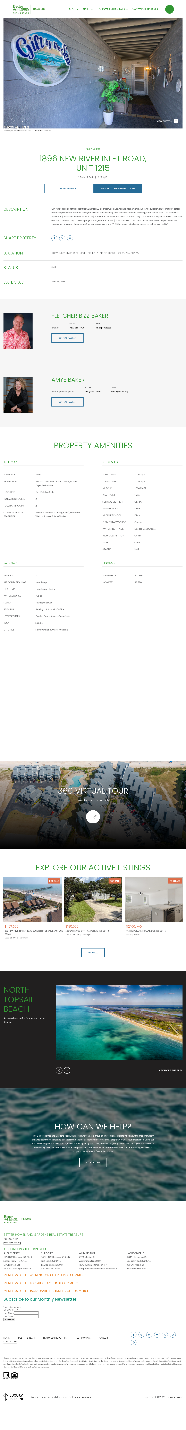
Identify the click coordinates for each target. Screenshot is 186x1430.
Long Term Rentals (111, 9)
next (22, 121)
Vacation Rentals (145, 9)
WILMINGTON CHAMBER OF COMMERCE (58, 1275)
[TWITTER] (165, 1335)
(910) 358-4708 (77, 327)
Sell (86, 9)
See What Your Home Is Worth (117, 188)
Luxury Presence (82, 1396)
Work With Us (68, 188)
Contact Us (93, 1162)
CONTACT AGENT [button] (67, 338)
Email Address (10, 1310)
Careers (103, 1338)
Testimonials (83, 1338)
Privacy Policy (175, 1396)
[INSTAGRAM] (141, 1335)
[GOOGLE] (173, 1335)
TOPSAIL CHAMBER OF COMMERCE (54, 1283)
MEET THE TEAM (26, 1338)
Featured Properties (55, 1338)
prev (14, 121)
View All (93, 952)
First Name (8, 1313)
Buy (71, 9)
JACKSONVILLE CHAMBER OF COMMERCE (59, 1291)
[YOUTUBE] (157, 1335)
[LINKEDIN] (149, 1335)
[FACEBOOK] (133, 1335)
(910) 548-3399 (92, 391)
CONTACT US (10, 1341)
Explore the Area (172, 1070)
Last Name (8, 1316)
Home (6, 1338)
